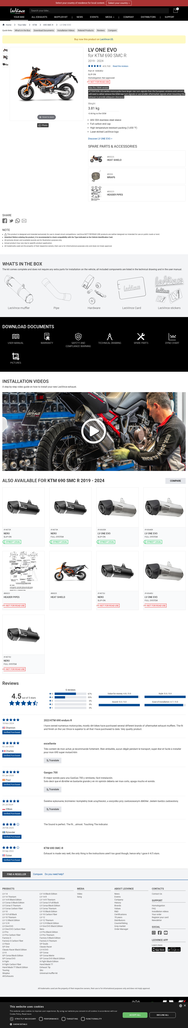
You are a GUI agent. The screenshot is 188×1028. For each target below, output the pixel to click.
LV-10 (5, 911)
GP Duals (44, 944)
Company (118, 900)
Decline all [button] (163, 1015)
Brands (117, 905)
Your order (156, 914)
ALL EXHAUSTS (39, 17)
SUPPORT (169, 17)
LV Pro (5, 932)
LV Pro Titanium (47, 935)
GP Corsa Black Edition (12, 955)
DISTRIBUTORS (148, 17)
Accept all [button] (135, 1015)
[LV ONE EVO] (5, 50)
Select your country (118, 3)
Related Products (86, 30)
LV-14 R (43, 897)
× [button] (185, 1005)
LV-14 (5, 894)
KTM (35, 25)
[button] (64, 1024)
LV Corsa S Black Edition (13, 902)
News (117, 894)
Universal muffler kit (49, 973)
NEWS (80, 17)
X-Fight (5, 961)
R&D (116, 911)
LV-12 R (5, 923)
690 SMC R (48, 25)
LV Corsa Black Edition (50, 905)
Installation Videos (65, 30)
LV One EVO (7, 926)
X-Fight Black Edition (49, 961)
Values (117, 908)
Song (79, 897)
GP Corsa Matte (47, 955)
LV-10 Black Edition (48, 911)
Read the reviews (120, 66)
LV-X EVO (44, 949)
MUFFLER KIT (61, 17)
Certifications (120, 914)
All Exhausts (8, 976)
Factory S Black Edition (50, 938)
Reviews (101, 30)
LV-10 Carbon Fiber (48, 914)
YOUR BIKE (19, 17)
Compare (112, 30)
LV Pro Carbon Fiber (11, 935)
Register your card (160, 917)
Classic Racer (46, 947)
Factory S (6, 938)
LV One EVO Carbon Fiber (13, 929)
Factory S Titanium (48, 941)
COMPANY (128, 17)
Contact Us (157, 894)
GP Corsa (44, 952)
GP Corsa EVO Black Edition (52, 958)
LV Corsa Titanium (48, 908)
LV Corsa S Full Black (49, 902)
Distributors (119, 920)
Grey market (120, 926)
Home (8, 25)
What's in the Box (22, 30)
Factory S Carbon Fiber (12, 941)
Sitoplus (6, 973)
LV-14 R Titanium (47, 900)
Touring (5, 970)
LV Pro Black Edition (49, 932)
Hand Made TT (46, 964)
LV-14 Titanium (9, 897)
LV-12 (42, 917)
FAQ (154, 908)
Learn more (157, 945)
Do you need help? (54, 874)
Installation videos (160, 911)
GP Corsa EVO (8, 958)
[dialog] (94, 1015)
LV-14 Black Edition (48, 894)
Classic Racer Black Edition (14, 949)
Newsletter (157, 920)
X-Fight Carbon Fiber (11, 964)
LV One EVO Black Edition (51, 926)
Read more (26, 1014)
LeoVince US (106, 39)
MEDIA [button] (109, 17)
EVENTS (94, 17)
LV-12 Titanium (46, 920)
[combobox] (180, 1005)
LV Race (6, 944)
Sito (41, 970)
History (117, 902)
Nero (42, 929)
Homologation (158, 905)
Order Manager (121, 929)
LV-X (4, 952)
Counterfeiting (120, 923)
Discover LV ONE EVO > (100, 138)
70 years (118, 917)
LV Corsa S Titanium (11, 905)
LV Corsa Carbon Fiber (12, 908)
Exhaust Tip (45, 967)
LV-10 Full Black (9, 914)
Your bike (22, 25)
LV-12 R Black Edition (49, 923)
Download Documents (44, 30)
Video (79, 894)
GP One (5, 947)
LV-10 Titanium (9, 917)
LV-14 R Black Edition (12, 900)
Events (117, 897)
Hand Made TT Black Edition (15, 967)
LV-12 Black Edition (11, 920)
